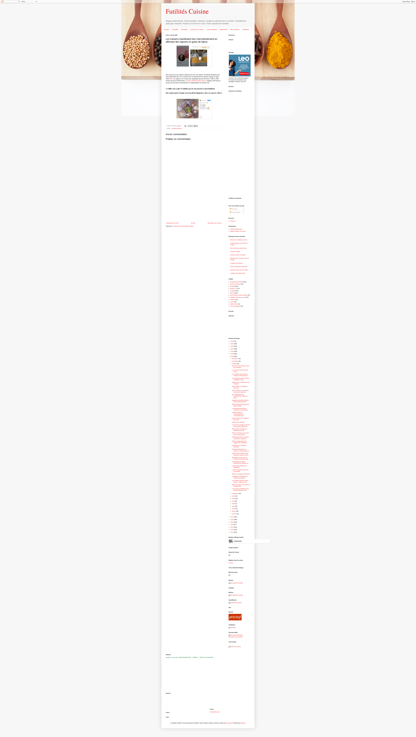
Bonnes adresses (235, 284)
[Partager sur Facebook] (195, 126)
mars (233, 509)
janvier (234, 514)
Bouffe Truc (233, 288)
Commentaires (235, 212)
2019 (232, 354)
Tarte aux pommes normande (238, 266)
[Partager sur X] (193, 126)
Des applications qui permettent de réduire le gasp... (240, 396)
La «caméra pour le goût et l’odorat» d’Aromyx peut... (240, 374)
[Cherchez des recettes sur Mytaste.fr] (236, 595)
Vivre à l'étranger (235, 306)
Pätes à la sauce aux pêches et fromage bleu (241, 485)
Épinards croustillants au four (238, 240)
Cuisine (231, 563)
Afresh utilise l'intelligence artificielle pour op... (239, 429)
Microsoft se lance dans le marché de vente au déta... (240, 458)
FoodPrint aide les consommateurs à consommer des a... (238, 414)
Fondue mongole (235, 251)
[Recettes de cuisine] (235, 602)
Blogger (243, 723)
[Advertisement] (194, 204)
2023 (232, 344)
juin (233, 501)
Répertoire (223, 29)
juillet (234, 498)
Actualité (175, 29)
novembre (235, 361)
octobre (234, 363)
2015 (232, 522)
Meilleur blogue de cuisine (238, 231)
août (233, 496)
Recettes (184, 29)
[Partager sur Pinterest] (197, 126)
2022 (232, 346)
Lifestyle (232, 299)
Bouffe (232, 286)
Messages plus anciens (215, 223)
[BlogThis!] (191, 126)
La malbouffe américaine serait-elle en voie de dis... (240, 409)
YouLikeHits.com (215, 712)
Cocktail (232, 291)
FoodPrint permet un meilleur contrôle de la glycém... (240, 437)
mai (233, 503)
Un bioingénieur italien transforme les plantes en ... (241, 462)
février (234, 511)
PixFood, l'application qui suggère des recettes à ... (240, 442)
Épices (232, 293)
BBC (171, 79)
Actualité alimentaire (176, 128)
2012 (232, 529)
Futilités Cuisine (187, 11)
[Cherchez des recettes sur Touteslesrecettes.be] (236, 583)
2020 (232, 351)
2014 (232, 524)
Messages (234, 209)
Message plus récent (172, 223)
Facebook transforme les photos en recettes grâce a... (241, 450)
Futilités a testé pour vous (237, 297)
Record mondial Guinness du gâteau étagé (240, 405)
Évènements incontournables (238, 295)
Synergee (229, 723)
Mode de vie (233, 304)
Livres (232, 302)
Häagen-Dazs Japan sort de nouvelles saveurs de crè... (240, 454)
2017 (232, 517)
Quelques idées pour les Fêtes (239, 270)
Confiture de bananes (236, 263)
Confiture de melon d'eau (237, 273)
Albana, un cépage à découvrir (241, 474)
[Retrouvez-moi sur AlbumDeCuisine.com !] (229, 555)
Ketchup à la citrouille (238, 422)
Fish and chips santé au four (238, 248)
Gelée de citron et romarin (237, 255)
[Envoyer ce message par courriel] (189, 126)
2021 (232, 349)
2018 (232, 356)
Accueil (166, 29)
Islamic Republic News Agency (196, 81)
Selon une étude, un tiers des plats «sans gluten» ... (240, 433)
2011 (232, 532)
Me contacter (235, 29)
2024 (232, 341)
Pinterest (232, 221)
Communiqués (212, 29)
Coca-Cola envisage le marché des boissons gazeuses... (241, 425)
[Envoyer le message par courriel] (185, 125)
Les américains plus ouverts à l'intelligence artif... (240, 379)
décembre (235, 358)
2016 (232, 519)
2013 (232, 527)
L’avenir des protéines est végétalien (239, 466)
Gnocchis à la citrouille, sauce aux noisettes (240, 366)
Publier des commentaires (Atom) (183, 226)
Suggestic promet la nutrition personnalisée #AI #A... (240, 401)
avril (233, 506)
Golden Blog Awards (236, 229)
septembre (235, 493)
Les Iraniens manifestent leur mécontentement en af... (240, 489)
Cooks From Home (197, 29)
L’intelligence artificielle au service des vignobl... (239, 477)
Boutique (246, 29)
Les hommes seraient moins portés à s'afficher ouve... (240, 481)
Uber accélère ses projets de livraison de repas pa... (240, 391)
